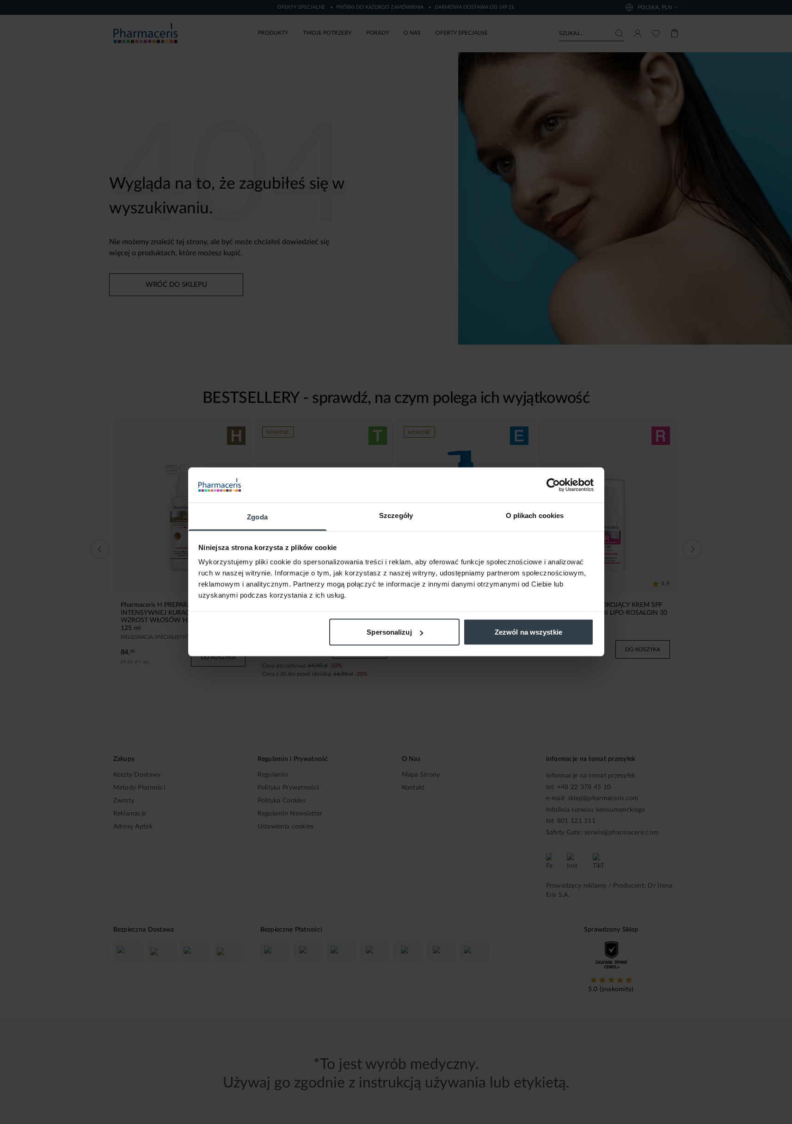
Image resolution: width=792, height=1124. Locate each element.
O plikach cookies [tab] (535, 515)
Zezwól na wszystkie (528, 632)
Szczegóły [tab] (396, 515)
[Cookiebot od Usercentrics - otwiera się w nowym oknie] (553, 485)
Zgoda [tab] (257, 517)
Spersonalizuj (389, 632)
